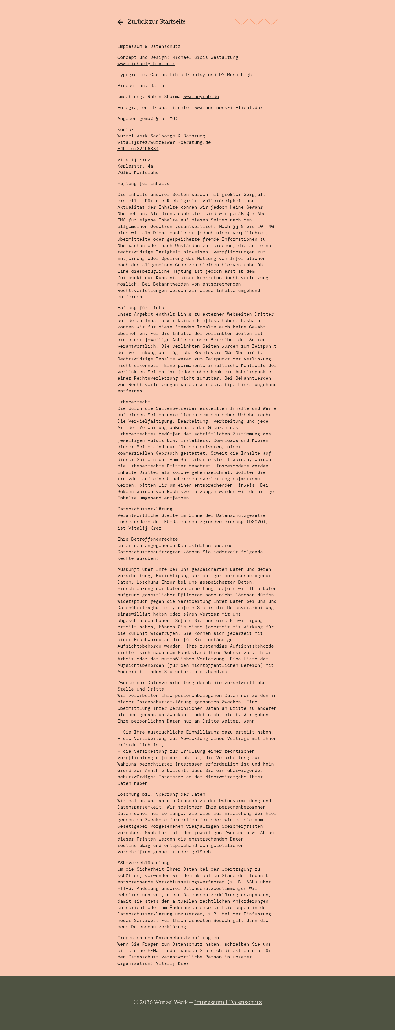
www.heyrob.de (201, 96)
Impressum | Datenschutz (228, 1003)
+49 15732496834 (138, 149)
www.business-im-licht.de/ (228, 107)
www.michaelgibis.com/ (146, 64)
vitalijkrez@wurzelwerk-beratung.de (164, 142)
